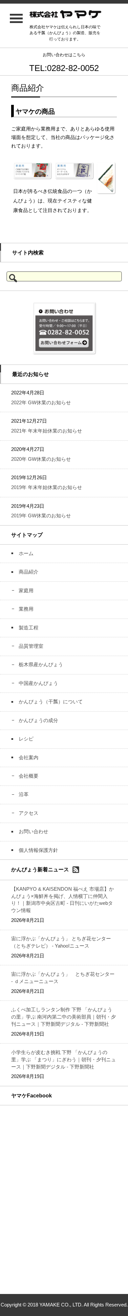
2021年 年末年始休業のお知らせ (46, 431)
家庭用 (26, 590)
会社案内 (28, 757)
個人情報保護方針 (38, 850)
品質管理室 (31, 646)
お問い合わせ (33, 831)
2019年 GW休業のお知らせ (41, 515)
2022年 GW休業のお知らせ (41, 402)
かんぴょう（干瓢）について (51, 701)
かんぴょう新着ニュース (40, 869)
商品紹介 (28, 572)
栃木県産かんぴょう (41, 664)
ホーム (26, 553)
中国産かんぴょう (38, 683)
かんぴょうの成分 (38, 720)
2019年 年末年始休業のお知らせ (46, 487)
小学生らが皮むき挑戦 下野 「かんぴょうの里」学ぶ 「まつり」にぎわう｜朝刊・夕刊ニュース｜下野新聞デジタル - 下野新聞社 (63, 1059)
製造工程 (28, 627)
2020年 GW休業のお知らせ (41, 459)
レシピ (26, 738)
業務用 (26, 609)
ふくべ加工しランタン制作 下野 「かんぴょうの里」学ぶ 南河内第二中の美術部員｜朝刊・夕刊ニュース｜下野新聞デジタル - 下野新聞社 (63, 1017)
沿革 (24, 794)
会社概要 (28, 776)
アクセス (28, 813)
